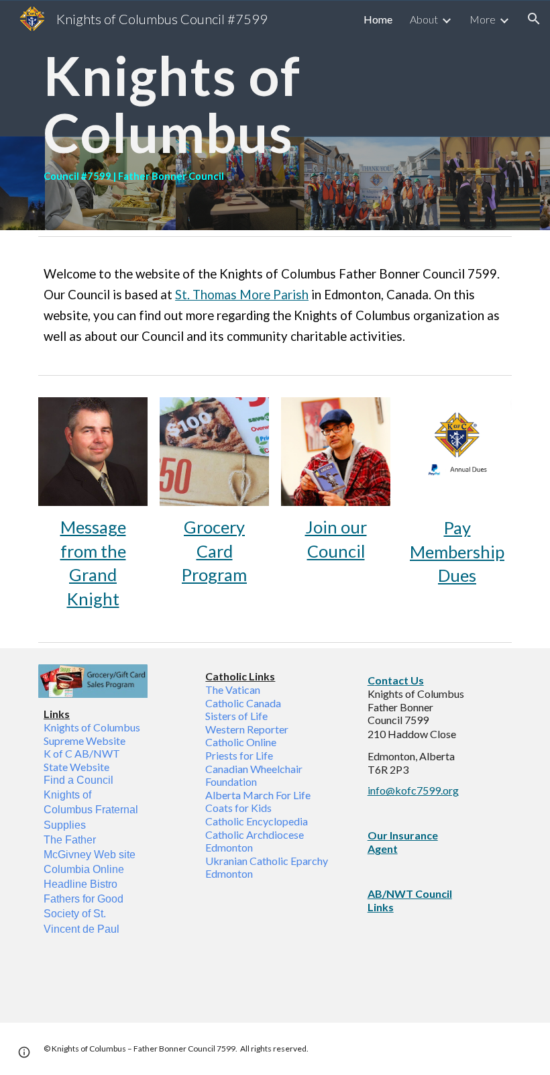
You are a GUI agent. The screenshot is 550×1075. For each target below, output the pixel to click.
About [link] (424, 19)
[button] (534, 19)
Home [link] (378, 19)
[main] (275, 115)
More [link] (483, 19)
